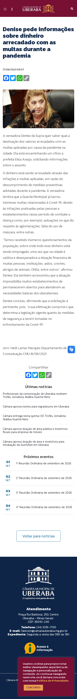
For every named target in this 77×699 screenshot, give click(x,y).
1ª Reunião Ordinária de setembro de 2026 (43, 463)
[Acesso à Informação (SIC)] (38, 648)
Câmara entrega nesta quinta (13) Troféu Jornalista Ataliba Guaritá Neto (34, 417)
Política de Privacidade (52, 681)
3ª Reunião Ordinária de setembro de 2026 (44, 492)
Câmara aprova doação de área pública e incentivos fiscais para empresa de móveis (35, 430)
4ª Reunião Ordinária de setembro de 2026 (44, 507)
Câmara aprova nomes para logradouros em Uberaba (36, 406)
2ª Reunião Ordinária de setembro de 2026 (44, 478)
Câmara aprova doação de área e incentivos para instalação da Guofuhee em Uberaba (33, 443)
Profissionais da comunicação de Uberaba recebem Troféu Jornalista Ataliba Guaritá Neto (35, 395)
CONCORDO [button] (33, 687)
